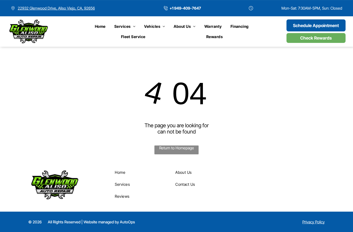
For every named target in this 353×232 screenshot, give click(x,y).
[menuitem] (100, 26)
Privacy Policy (313, 222)
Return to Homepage (176, 147)
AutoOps (127, 222)
